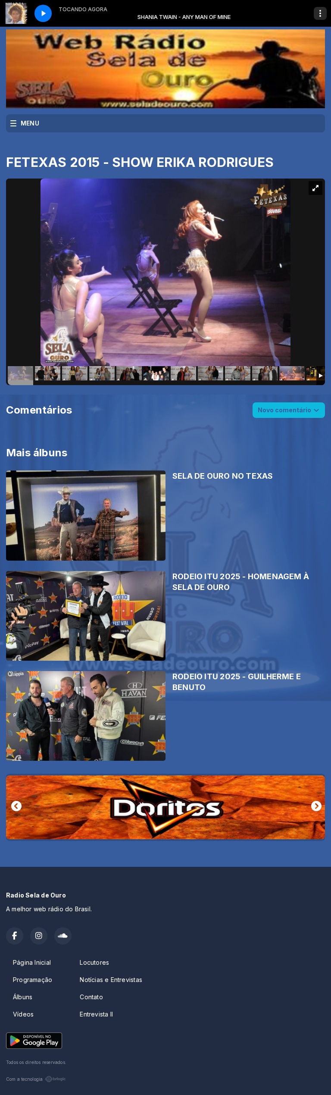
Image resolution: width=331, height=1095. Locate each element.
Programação (32, 979)
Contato (91, 997)
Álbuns (22, 997)
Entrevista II (96, 1014)
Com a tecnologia (24, 1079)
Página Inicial (32, 962)
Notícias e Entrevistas (111, 979)
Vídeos (23, 1014)
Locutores (94, 962)
